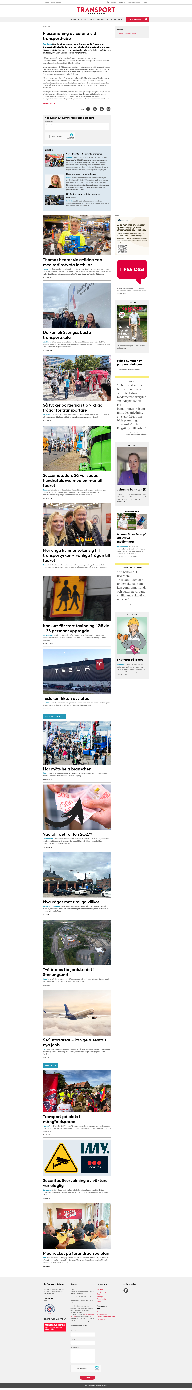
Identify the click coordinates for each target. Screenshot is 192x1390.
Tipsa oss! (46, 2)
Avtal (120, 19)
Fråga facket (111, 19)
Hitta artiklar (136, 19)
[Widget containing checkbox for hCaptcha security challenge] (60, 136)
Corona (127, 33)
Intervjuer (100, 19)
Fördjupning (82, 19)
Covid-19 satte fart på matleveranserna (84, 154)
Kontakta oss (122, 2)
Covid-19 (133, 33)
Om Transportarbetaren (134, 2)
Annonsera (113, 2)
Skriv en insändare (56, 2)
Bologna (120, 33)
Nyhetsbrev (145, 2)
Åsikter (92, 19)
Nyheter (73, 19)
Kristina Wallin (49, 103)
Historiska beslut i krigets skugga (81, 174)
